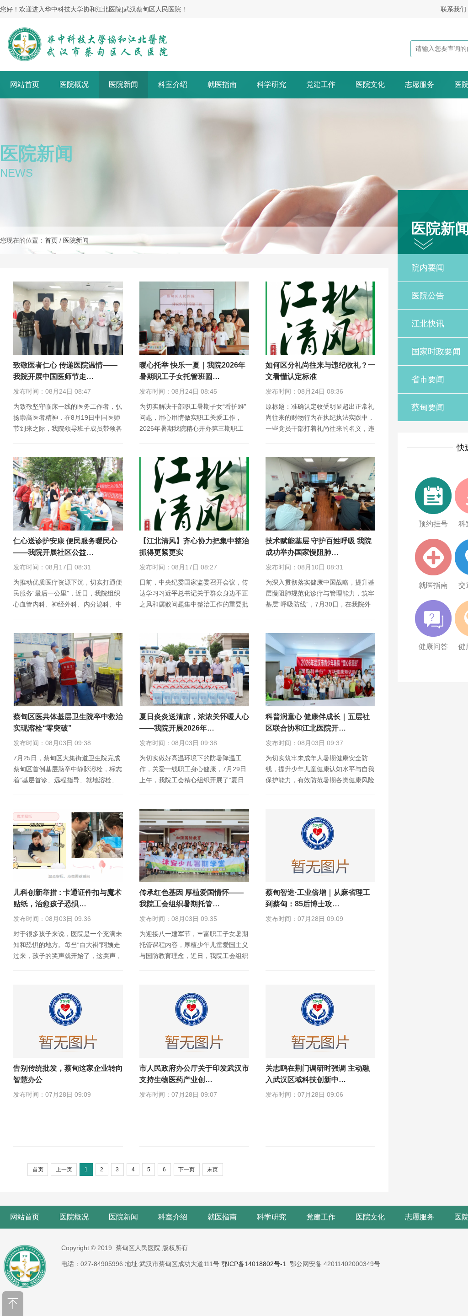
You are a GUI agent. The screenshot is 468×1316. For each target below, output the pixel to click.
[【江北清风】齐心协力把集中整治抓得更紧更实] (194, 494)
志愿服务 (419, 84)
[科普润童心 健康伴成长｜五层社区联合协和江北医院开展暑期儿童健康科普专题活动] (320, 669)
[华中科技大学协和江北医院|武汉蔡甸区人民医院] (99, 44)
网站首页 (24, 84)
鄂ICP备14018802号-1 (253, 1263)
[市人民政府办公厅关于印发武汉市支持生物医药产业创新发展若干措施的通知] (194, 1021)
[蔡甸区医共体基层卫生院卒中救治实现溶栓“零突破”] (68, 669)
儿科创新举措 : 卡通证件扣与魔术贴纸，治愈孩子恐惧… (67, 898)
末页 (212, 1169)
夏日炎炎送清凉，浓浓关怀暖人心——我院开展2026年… (194, 722)
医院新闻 (123, 84)
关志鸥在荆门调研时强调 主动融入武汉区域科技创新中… (318, 1073)
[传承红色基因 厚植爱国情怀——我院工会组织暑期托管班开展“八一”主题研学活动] (194, 845)
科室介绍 (172, 84)
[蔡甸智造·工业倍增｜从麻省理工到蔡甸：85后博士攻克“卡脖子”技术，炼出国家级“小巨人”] (320, 845)
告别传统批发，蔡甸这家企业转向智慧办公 (68, 1073)
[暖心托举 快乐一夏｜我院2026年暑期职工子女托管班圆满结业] (194, 318)
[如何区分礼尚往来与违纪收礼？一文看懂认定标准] (320, 318)
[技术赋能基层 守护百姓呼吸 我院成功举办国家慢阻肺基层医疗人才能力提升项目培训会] (320, 494)
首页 (51, 240)
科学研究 (271, 84)
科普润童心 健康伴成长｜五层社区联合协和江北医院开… (318, 722)
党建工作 (320, 84)
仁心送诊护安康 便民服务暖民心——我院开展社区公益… (65, 546)
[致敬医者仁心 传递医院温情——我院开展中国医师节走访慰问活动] (68, 318)
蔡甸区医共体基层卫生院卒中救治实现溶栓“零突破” (68, 722)
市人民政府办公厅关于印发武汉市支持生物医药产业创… (194, 1073)
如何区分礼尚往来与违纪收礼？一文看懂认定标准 (320, 370)
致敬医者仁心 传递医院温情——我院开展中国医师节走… (65, 370)
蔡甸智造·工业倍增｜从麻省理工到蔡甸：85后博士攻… (318, 898)
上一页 (64, 1169)
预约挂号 (433, 524)
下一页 (186, 1169)
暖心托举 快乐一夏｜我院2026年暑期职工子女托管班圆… (192, 370)
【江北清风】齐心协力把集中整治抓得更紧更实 (194, 546)
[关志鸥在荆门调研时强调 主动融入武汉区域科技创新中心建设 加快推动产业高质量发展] (320, 1021)
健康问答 (433, 646)
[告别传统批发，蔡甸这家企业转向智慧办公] (68, 1021)
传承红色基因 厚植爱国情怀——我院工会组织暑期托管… (191, 898)
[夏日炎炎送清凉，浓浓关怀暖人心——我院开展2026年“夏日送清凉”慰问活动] (194, 669)
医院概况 (74, 84)
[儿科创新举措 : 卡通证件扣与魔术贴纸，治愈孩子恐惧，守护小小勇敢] (68, 845)
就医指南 (222, 84)
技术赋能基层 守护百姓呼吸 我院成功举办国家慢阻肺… (319, 546)
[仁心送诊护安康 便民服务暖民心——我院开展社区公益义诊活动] (68, 494)
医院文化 (370, 84)
